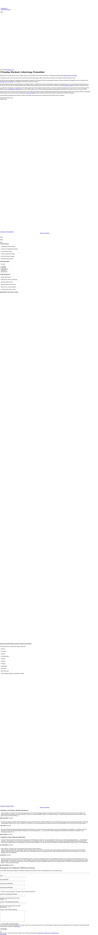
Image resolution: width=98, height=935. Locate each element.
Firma (1, 875)
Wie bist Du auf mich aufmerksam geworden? (10, 905)
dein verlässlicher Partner (67, 85)
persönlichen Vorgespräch (14, 89)
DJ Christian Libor (10, 69)
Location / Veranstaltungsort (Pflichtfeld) (9, 901)
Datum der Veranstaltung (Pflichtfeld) (8, 894)
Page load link (3, 934)
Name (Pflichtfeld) (4, 879)
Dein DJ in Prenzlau (30, 93)
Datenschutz (17, 926)
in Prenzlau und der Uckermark (70, 75)
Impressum (46, 933)
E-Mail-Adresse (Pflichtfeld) (6, 883)
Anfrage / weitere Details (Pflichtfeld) (8, 909)
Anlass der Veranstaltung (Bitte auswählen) (10, 898)
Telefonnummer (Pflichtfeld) (6, 887)
